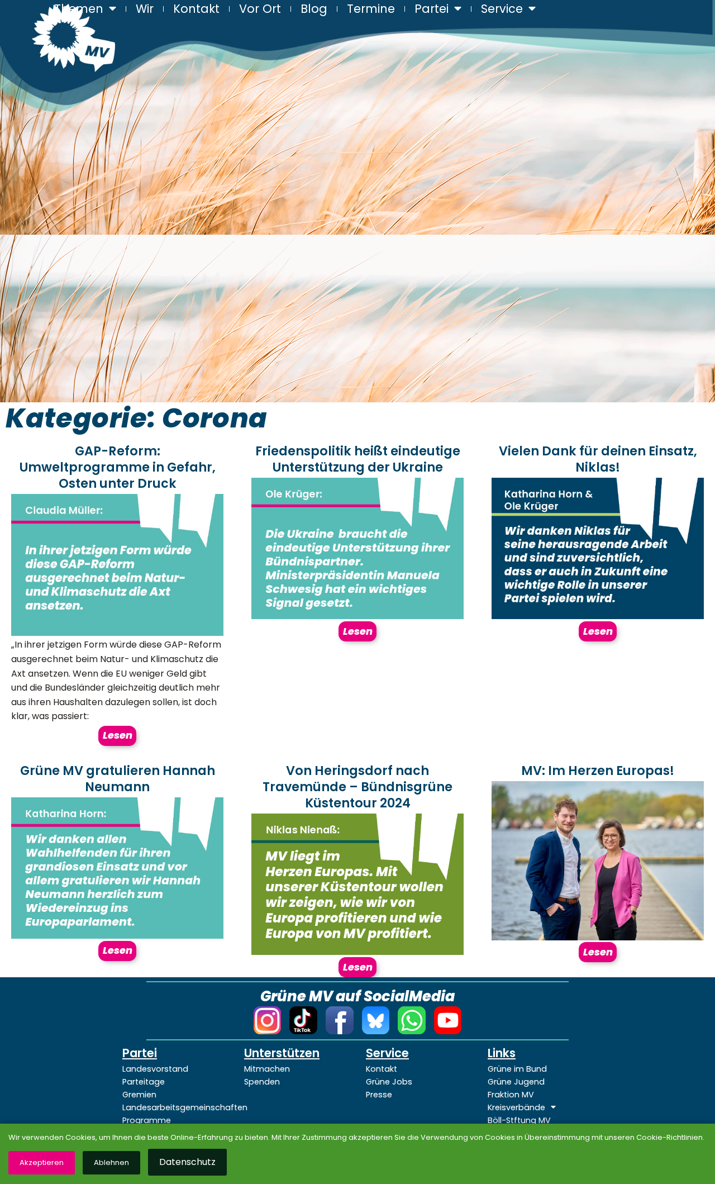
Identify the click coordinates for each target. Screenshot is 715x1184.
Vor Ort (260, 8)
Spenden (262, 1081)
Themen (78, 8)
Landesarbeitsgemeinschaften (174, 1107)
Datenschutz (187, 1162)
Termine (371, 8)
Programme (146, 1120)
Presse (379, 1094)
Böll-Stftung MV (519, 1120)
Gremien (139, 1094)
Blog (314, 8)
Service (502, 8)
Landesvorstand (155, 1068)
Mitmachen (267, 1068)
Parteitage (143, 1081)
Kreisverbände (516, 1107)
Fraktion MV (511, 1094)
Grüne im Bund (517, 1068)
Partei (431, 8)
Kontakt (196, 8)
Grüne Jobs (389, 1081)
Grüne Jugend (516, 1081)
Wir (145, 8)
